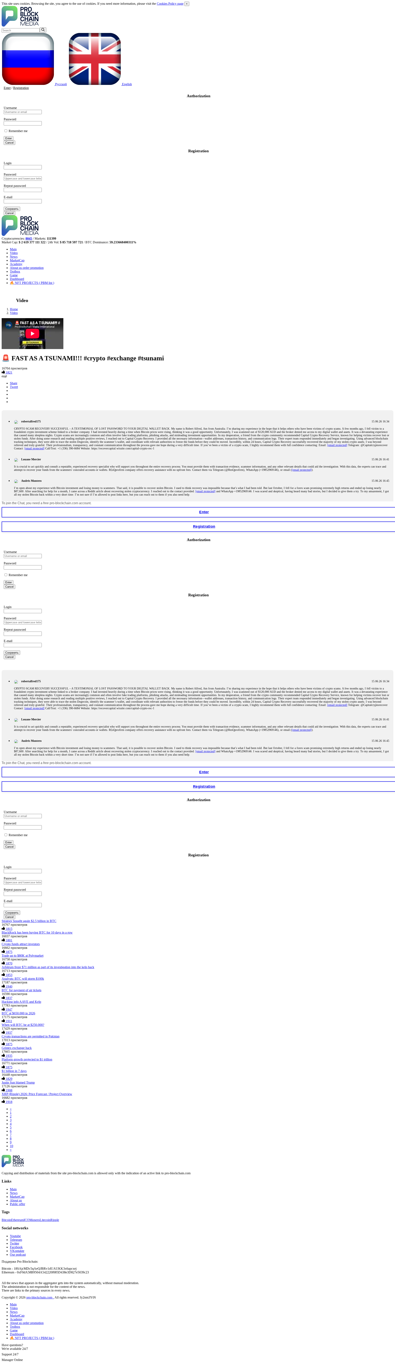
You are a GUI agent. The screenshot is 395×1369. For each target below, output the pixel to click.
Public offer (17, 1204)
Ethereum (17, 1220)
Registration (21, 88)
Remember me (18, 131)
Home (14, 309)
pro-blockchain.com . (40, 1297)
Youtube (15, 1236)
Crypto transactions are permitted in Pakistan (30, 1036)
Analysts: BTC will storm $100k (23, 978)
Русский (60, 84)
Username (10, 108)
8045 (29, 238)
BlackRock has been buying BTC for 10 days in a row (37, 932)
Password (10, 119)
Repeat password (15, 186)
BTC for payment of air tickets (21, 990)
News (13, 256)
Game (14, 275)
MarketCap (17, 260)
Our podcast (18, 1254)
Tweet (14, 387)
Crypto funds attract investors (21, 944)
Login (8, 163)
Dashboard (17, 279)
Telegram (16, 1239)
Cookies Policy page (170, 3)
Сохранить (12, 208)
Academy (16, 264)
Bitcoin (6, 1220)
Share (13, 383)
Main (13, 249)
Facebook (16, 1247)
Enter (7, 88)
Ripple (54, 1220)
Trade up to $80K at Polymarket (22, 955)
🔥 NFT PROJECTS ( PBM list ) (32, 283)
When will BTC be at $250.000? (23, 1025)
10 (11, 1146)
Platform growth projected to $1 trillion (27, 1059)
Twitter (14, 1243)
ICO (26, 1220)
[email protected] (337, 445)
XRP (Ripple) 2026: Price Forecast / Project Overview (37, 1094)
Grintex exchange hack (17, 1048)
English (126, 84)
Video (14, 253)
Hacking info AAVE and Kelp (21, 1001)
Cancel (9, 142)
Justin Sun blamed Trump (18, 1082)
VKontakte (17, 1251)
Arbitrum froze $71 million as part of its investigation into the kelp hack (48, 967)
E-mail (8, 197)
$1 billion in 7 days (14, 1071)
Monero (34, 1220)
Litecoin (45, 1220)
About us (27, 268)
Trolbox (15, 271)
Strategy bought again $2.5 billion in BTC (29, 921)
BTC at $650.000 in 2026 (18, 1013)
